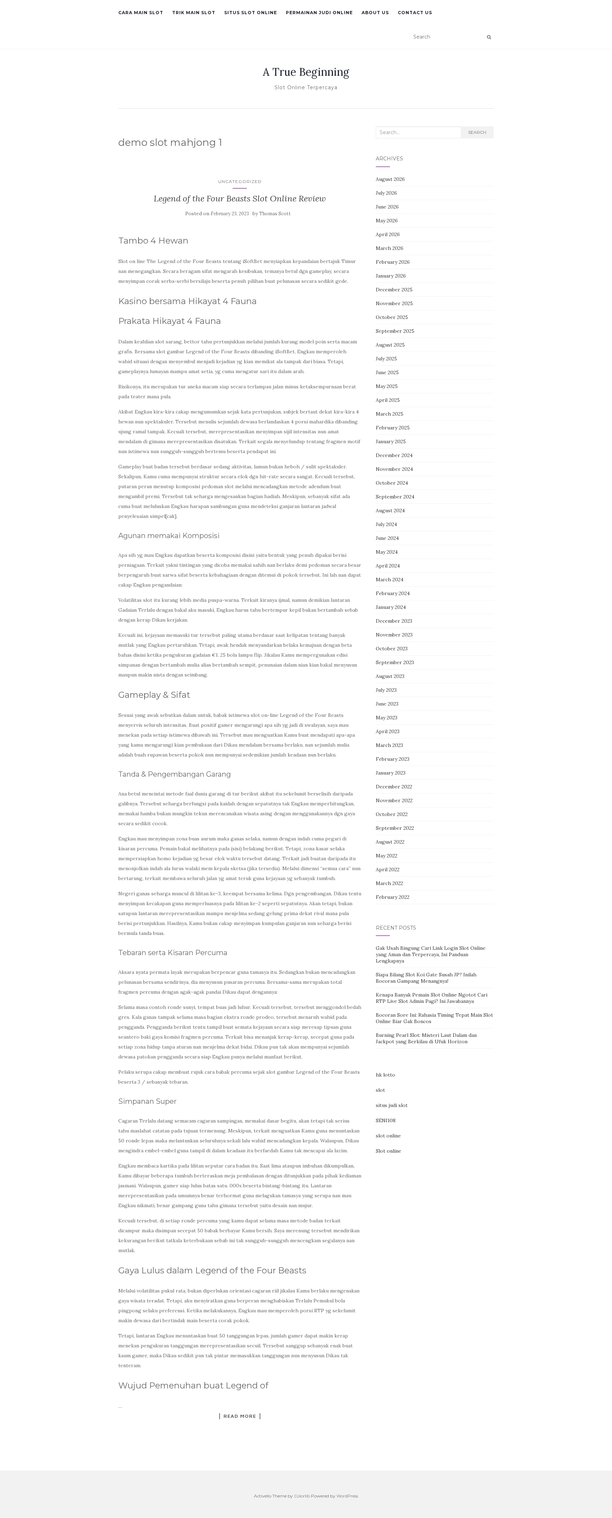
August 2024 (390, 510)
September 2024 (395, 496)
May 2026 (387, 220)
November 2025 (394, 303)
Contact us (415, 12)
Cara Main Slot (140, 12)
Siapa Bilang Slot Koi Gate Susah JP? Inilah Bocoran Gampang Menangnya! (426, 977)
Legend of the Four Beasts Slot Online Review (240, 198)
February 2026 (393, 262)
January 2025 (391, 441)
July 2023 (386, 690)
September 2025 (395, 331)
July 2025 (386, 358)
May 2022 (386, 855)
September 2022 (395, 828)
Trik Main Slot (193, 12)
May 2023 (386, 717)
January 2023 (391, 773)
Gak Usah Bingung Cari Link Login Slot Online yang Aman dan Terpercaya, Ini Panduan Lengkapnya (431, 954)
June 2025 (387, 372)
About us (375, 12)
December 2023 (394, 621)
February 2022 (392, 897)
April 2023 (388, 731)
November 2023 (394, 635)
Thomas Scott (275, 214)
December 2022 (394, 786)
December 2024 (394, 455)
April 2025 (388, 400)
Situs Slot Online (250, 12)
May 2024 (387, 552)
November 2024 (394, 469)
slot (380, 1090)
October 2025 (392, 317)
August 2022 (390, 842)
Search (477, 132)
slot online (388, 1135)
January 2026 (391, 276)
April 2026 (388, 234)
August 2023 (390, 676)
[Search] (489, 37)
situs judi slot (392, 1105)
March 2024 (389, 579)
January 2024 (391, 607)
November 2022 (394, 800)
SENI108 (386, 1120)
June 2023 (387, 704)
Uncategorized (240, 181)
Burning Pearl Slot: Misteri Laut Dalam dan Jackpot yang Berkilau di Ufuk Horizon (426, 1038)
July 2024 (386, 524)
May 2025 (387, 386)
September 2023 (395, 662)
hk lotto (385, 1075)
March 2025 (389, 414)
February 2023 (392, 759)
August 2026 (390, 179)
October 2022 (392, 814)
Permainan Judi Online (319, 12)
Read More (239, 1416)
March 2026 (389, 248)
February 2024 (393, 593)
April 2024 (388, 566)
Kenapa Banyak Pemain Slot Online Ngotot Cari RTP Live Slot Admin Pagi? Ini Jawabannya (431, 998)
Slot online (388, 1151)
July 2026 (386, 193)
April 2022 (388, 869)
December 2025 (394, 289)
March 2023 (389, 745)
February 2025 (393, 427)
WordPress (347, 1496)
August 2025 (390, 345)
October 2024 (392, 483)
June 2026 (387, 207)
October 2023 (392, 648)
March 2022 (389, 883)
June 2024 (387, 538)
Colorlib (302, 1496)
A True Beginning (306, 72)
